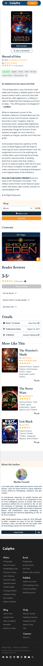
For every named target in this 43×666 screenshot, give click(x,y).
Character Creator (10, 572)
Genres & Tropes (9, 628)
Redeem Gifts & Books (31, 572)
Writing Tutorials (29, 613)
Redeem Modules (9, 601)
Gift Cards (26, 569)
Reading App (27, 561)
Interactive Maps (9, 580)
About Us (26, 637)
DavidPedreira (27, 396)
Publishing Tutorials (30, 617)
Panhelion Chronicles (18, 60)
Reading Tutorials (29, 621)
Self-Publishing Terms (31, 585)
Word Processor (9, 565)
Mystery (22, 438)
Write (6, 557)
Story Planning (8, 576)
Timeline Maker (9, 587)
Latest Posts (8, 613)
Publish (26, 577)
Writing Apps (7, 561)
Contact (27, 633)
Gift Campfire (8, 598)
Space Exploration (25, 372)
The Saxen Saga (30, 360)
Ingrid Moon (26, 358)
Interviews (7, 624)
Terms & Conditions (20, 647)
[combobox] (3, 208)
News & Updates (9, 621)
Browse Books (28, 565)
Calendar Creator (9, 583)
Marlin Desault (10, 63)
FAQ (24, 628)
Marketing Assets (29, 592)
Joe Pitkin (25, 425)
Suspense (31, 436)
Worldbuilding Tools (10, 569)
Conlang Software (10, 591)
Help (25, 609)
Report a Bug (28, 624)
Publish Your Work (29, 581)
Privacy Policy (6, 647)
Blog (5, 609)
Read (25, 557)
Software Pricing (9, 594)
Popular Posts (8, 617)
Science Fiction (25, 366)
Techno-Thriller (26, 433)
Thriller (22, 436)
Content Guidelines (30, 589)
